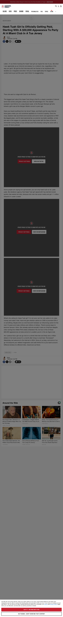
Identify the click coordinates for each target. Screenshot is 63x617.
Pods (15, 11)
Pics (42, 11)
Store (51, 11)
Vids (10, 11)
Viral (27, 11)
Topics (46, 11)
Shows (21, 11)
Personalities (34, 11)
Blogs (5, 11)
